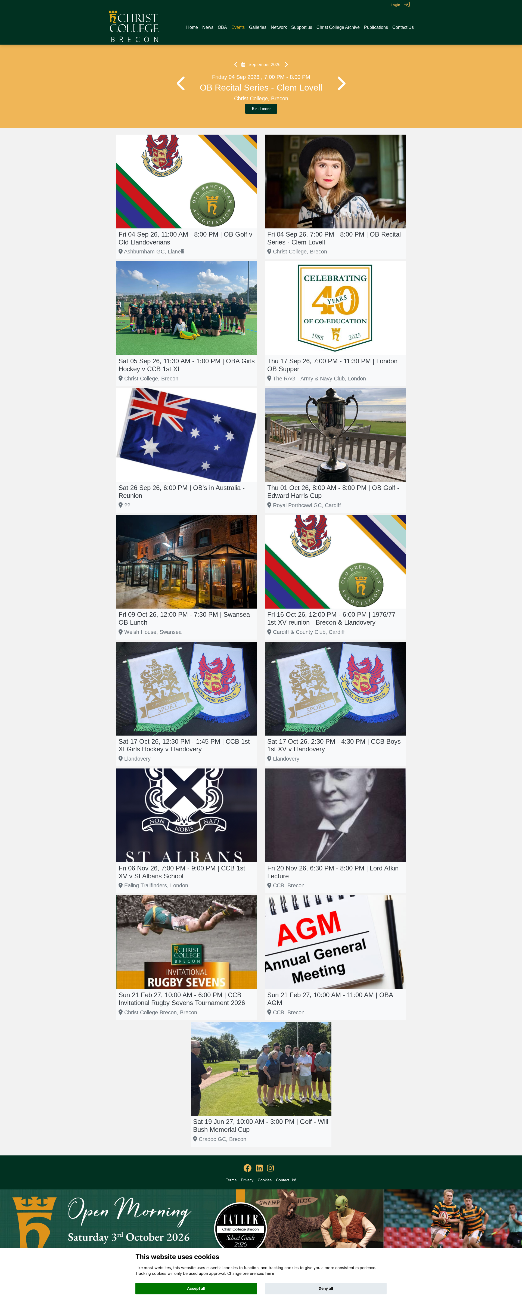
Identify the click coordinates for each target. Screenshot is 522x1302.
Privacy (247, 1180)
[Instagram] (270, 1168)
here (269, 1273)
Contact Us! (286, 1180)
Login (395, 5)
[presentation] (182, 83)
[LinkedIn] (259, 1168)
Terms (231, 1180)
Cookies (265, 1180)
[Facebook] (247, 1168)
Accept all (196, 1288)
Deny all (326, 1288)
